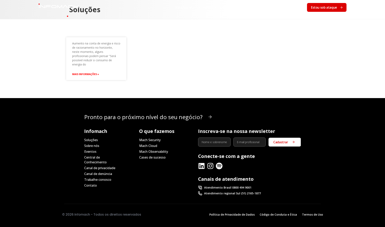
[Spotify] (219, 166)
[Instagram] (210, 166)
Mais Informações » (85, 74)
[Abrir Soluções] (190, 7)
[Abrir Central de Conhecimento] (276, 7)
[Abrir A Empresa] (215, 7)
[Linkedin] (201, 166)
